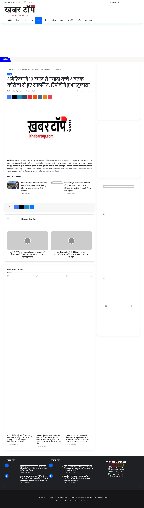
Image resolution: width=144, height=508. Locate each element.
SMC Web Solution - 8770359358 (97, 497)
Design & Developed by (79, 497)
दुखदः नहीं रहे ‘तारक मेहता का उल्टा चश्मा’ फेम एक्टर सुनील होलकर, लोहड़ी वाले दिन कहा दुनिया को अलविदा (78, 468)
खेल (45, 20)
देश (32, 20)
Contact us (59, 501)
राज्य (24, 20)
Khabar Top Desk (16, 91)
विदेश (38, 20)
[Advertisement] (72, 40)
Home (9, 20)
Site (73, 494)
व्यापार (61, 20)
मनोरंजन (53, 20)
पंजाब (17, 20)
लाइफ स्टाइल (88, 20)
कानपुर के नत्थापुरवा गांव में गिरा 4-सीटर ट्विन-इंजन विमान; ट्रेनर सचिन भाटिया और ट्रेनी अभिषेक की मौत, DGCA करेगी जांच (34, 478)
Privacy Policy (69, 501)
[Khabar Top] (20, 11)
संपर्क (30, 2)
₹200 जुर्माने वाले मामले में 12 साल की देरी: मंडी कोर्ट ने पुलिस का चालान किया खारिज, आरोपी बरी (33, 468)
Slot (70, 494)
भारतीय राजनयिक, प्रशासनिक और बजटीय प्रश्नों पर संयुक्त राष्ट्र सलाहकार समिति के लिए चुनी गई (77, 478)
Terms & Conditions (81, 501)
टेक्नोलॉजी (70, 20)
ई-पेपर (25, 2)
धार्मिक (79, 20)
